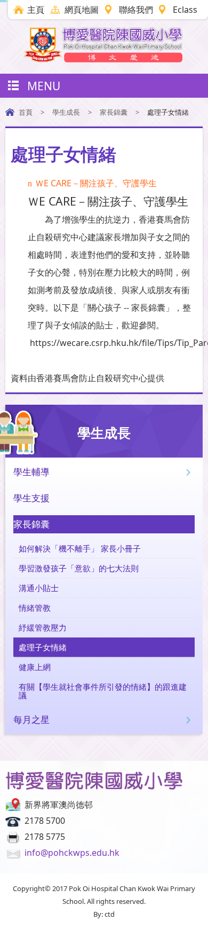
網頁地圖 (82, 9)
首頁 (26, 112)
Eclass (185, 9)
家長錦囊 (113, 112)
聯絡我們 (136, 9)
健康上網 (35, 667)
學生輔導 (31, 472)
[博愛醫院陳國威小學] (104, 59)
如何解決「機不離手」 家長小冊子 (80, 548)
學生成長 (66, 112)
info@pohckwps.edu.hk (72, 853)
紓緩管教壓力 (43, 627)
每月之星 (31, 719)
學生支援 (31, 498)
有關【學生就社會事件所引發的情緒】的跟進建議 (103, 690)
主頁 (35, 9)
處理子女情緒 (43, 647)
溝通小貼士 (39, 587)
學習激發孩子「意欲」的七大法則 (79, 568)
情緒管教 (35, 607)
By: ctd (104, 914)
